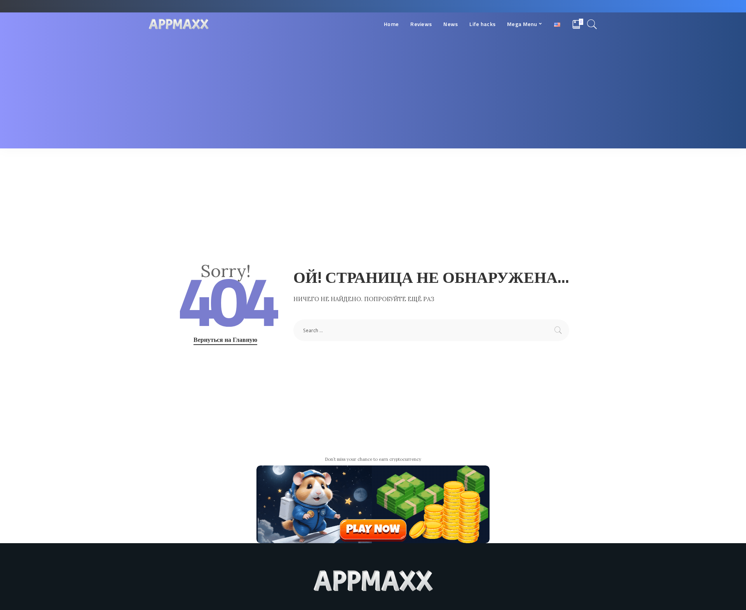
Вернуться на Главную (225, 339)
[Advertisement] (373, 94)
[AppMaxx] (179, 24)
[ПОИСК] (592, 24)
